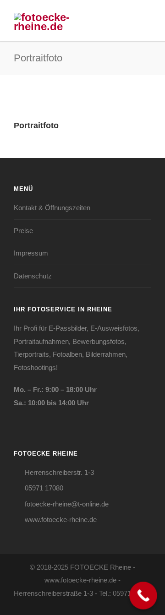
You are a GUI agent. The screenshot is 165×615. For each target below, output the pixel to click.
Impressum (31, 253)
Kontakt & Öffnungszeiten (52, 208)
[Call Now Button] (143, 596)
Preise (23, 230)
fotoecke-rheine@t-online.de (67, 504)
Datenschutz (33, 276)
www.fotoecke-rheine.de (61, 519)
